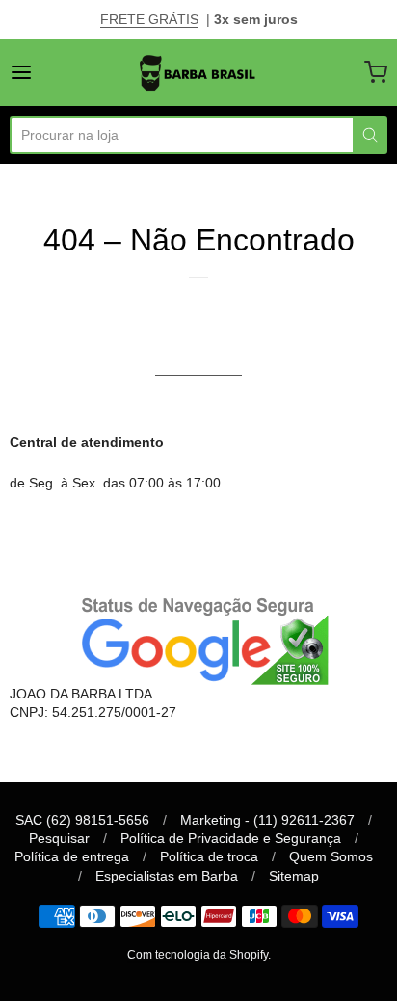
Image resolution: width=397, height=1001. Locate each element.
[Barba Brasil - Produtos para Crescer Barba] (198, 72)
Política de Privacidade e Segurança (230, 838)
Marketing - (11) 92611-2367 (267, 820)
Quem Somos (331, 856)
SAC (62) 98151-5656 (82, 820)
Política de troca (209, 856)
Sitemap (294, 875)
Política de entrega (71, 856)
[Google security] (198, 638)
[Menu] (47, 72)
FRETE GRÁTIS (149, 19)
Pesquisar (59, 838)
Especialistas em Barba (166, 875)
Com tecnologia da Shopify (197, 954)
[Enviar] (370, 135)
